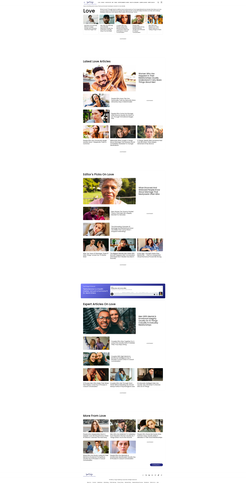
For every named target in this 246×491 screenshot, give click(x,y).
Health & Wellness (134, 2)
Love (99, 2)
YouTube (152, 475)
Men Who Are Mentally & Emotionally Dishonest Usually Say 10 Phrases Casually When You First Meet (106, 28)
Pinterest (161, 475)
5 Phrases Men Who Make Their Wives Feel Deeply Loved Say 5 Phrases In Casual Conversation (96, 384)
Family (115, 2)
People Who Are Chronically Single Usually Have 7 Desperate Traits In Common (95, 142)
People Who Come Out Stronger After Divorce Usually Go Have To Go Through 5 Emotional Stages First (122, 116)
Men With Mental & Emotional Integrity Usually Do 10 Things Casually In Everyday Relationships (148, 320)
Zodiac (102, 2)
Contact (94, 482)
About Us (89, 482)
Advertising (106, 482)
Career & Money (143, 2)
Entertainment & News (123, 2)
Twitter (146, 475)
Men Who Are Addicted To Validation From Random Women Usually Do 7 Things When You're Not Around (122, 435)
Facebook (143, 475)
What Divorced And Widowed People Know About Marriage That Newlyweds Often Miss (149, 191)
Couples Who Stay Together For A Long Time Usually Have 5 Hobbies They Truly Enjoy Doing (123, 342)
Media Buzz (99, 482)
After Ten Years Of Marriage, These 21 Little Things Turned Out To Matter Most (95, 255)
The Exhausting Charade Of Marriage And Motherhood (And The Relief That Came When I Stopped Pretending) (122, 229)
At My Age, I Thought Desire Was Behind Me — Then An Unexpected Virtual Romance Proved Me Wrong (149, 255)
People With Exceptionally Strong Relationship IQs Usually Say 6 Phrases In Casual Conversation (139, 29)
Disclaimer (146, 482)
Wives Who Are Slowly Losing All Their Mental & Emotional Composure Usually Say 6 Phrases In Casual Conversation (95, 458)
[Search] (158, 2)
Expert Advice (151, 2)
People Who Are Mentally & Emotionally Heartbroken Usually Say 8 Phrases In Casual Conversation (123, 457)
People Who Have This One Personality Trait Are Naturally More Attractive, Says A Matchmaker (123, 100)
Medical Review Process (137, 482)
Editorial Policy (128, 482)
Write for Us (152, 482)
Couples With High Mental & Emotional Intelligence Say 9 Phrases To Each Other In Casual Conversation (122, 358)
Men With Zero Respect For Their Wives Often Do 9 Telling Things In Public (155, 27)
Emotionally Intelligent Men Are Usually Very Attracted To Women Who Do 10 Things (148, 384)
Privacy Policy (120, 482)
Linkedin (149, 475)
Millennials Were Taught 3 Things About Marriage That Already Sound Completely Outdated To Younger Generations (122, 143)
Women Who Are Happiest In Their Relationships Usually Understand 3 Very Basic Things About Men (150, 78)
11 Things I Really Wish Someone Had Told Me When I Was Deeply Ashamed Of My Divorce (149, 142)
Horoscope (108, 2)
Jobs (158, 482)
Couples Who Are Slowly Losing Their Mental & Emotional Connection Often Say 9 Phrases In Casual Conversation (122, 29)
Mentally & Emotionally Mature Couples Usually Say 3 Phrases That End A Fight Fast (90, 27)
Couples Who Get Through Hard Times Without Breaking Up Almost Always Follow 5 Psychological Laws (122, 384)
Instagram (155, 475)
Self (113, 2)
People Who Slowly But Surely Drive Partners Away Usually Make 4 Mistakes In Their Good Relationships (149, 435)
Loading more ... (156, 465)
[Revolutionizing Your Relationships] (90, 2)
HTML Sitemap (113, 482)
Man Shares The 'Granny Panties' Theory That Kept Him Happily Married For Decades (122, 213)
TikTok (158, 475)
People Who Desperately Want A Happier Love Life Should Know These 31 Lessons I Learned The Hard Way (95, 435)
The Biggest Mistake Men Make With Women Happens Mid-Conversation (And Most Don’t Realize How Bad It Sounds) (122, 256)
